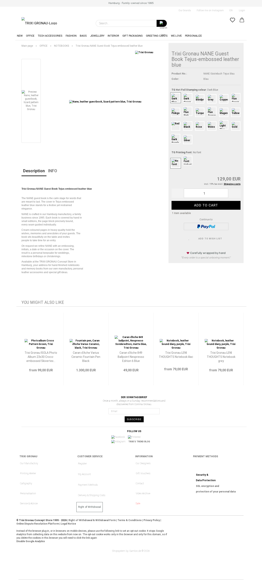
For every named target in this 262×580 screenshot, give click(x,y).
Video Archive (143, 493)
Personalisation (28, 493)
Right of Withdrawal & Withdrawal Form (92, 520)
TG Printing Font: (186, 152)
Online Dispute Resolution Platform (37, 523)
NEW (20, 35)
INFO (52, 170)
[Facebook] (119, 437)
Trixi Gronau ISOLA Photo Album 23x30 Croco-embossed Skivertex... (41, 357)
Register (82, 463)
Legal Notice (68, 523)
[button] (242, 23)
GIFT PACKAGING (132, 35)
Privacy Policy (151, 520)
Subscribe (134, 419)
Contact (140, 483)
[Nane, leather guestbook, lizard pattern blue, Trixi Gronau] (105, 101)
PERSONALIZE (193, 35)
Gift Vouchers (143, 473)
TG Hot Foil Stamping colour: (195, 89)
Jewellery (97, 35)
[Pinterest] (135, 437)
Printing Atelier (28, 473)
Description (34, 170)
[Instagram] (119, 441)
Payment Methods (88, 484)
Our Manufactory (29, 463)
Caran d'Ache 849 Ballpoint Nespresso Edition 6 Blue (131, 357)
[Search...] (162, 23)
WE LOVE (176, 35)
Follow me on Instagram (210, 10)
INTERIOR (113, 35)
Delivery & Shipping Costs (91, 495)
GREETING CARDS (157, 35)
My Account (84, 474)
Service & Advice (29, 503)
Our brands (184, 10)
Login (241, 10)
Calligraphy (26, 483)
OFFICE (30, 35)
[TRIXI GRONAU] (39, 21)
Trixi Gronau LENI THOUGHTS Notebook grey (221, 357)
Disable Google (30, 541)
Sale (138, 503)
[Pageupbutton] (251, 574)
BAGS (83, 35)
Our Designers (143, 463)
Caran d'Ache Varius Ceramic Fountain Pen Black (85, 357)
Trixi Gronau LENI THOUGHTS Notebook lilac (176, 354)
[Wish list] (232, 23)
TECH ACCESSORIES (50, 35)
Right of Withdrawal (89, 507)
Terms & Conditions (129, 520)
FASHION (71, 35)
